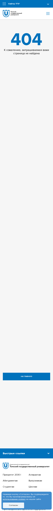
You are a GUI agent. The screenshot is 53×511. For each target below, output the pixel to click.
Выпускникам (35, 480)
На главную (26, 376)
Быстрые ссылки (14, 453)
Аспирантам (35, 474)
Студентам (8, 486)
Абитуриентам (10, 480)
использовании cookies (14, 499)
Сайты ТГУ (14, 4)
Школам (33, 486)
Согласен (13, 505)
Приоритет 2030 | (12, 474)
